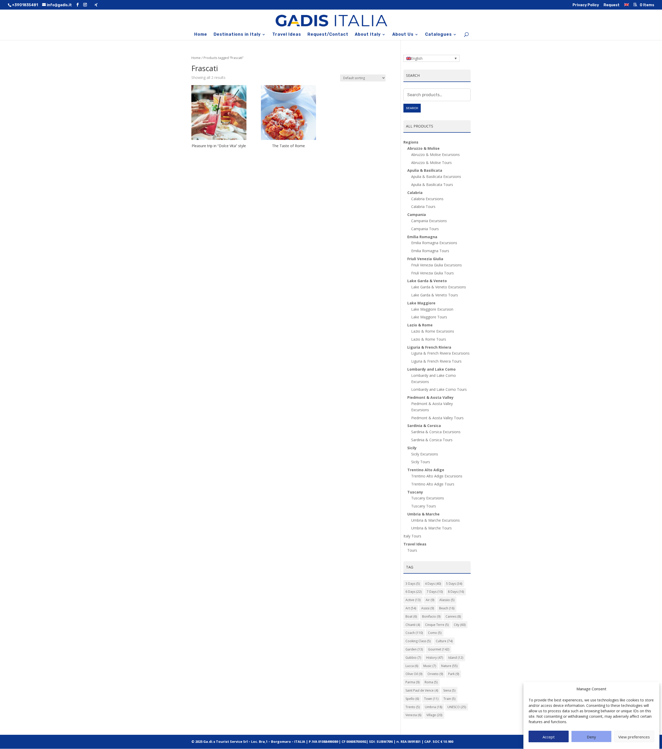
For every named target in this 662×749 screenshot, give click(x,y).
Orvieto (435, 674)
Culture (444, 641)
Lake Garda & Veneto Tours (434, 295)
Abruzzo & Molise (423, 148)
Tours (412, 550)
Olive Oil (413, 674)
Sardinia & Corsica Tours (432, 439)
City (459, 625)
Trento (412, 707)
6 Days (413, 591)
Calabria (415, 192)
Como (434, 633)
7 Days (435, 591)
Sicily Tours (420, 461)
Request (612, 5)
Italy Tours (412, 536)
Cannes (453, 616)
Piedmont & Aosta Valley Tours (437, 417)
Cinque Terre (437, 625)
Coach (414, 633)
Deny (591, 736)
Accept (549, 736)
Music (429, 666)
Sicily (412, 447)
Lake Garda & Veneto (427, 280)
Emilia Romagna (422, 236)
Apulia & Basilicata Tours (432, 184)
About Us (402, 35)
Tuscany (415, 492)
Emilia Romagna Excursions (434, 242)
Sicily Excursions (424, 454)
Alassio (446, 600)
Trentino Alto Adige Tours (432, 484)
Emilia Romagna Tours (430, 250)
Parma (412, 682)
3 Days (412, 583)
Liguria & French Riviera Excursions (440, 353)
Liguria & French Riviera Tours (436, 361)
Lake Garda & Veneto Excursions (438, 286)
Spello (412, 698)
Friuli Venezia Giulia (425, 258)
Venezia (413, 715)
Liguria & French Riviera (429, 347)
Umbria (433, 707)
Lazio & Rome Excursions (432, 331)
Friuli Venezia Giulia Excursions (436, 265)
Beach (446, 608)
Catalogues (438, 35)
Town (431, 698)
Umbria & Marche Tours (431, 528)
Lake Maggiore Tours (429, 316)
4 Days (433, 583)
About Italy (368, 35)
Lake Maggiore (421, 303)
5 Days (454, 583)
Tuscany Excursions (427, 498)
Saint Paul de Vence (421, 690)
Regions (410, 142)
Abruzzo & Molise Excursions (435, 154)
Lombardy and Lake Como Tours (439, 389)
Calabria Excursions (427, 198)
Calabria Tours (423, 206)
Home (200, 35)
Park (453, 674)
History (434, 657)
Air (430, 600)
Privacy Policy (586, 5)
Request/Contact (327, 35)
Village (434, 715)
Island (455, 657)
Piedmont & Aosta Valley (430, 397)
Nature (449, 666)
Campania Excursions (429, 220)
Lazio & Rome (420, 325)
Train (449, 698)
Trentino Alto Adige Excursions (436, 476)
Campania (416, 214)
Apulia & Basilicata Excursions (436, 176)
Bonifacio (431, 616)
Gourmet (438, 649)
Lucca (411, 666)
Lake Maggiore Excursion (432, 309)
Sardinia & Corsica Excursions (436, 431)
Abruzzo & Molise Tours (431, 162)
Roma (431, 682)
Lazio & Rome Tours (428, 339)
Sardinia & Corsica (424, 425)
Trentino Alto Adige (425, 469)
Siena (449, 690)
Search (412, 108)
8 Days (456, 591)
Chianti (412, 625)
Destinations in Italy (237, 35)
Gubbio (413, 657)
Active (412, 600)
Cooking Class (418, 641)
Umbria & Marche (423, 514)
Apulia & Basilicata (424, 170)
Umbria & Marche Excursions (435, 520)
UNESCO (456, 707)
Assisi (427, 608)
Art (410, 608)
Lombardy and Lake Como (431, 369)
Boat (411, 616)
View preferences (634, 736)
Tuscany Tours (423, 506)
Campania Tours (425, 228)
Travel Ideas (286, 35)
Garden (414, 649)
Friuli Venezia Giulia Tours (432, 273)
